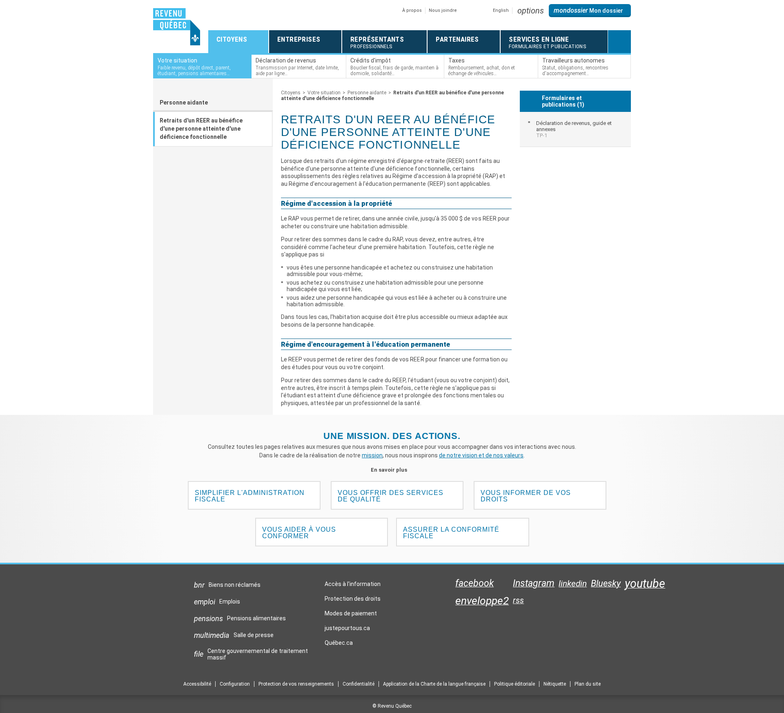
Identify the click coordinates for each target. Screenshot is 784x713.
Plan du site (588, 684)
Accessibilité (197, 684)
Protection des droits (353, 598)
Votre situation (324, 93)
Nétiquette (554, 684)
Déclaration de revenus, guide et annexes (574, 129)
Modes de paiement (351, 613)
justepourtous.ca (347, 630)
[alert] (590, 10)
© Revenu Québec (392, 706)
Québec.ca (339, 644)
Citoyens (291, 93)
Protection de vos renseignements (296, 684)
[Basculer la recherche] (619, 41)
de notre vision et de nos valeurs (481, 455)
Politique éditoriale (514, 684)
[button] (530, 10)
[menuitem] (575, 129)
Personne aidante (184, 102)
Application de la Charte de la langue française (434, 684)
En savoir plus (392, 470)
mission (372, 455)
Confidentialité (358, 684)
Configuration (235, 684)
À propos (412, 10)
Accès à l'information (353, 584)
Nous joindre (443, 10)
